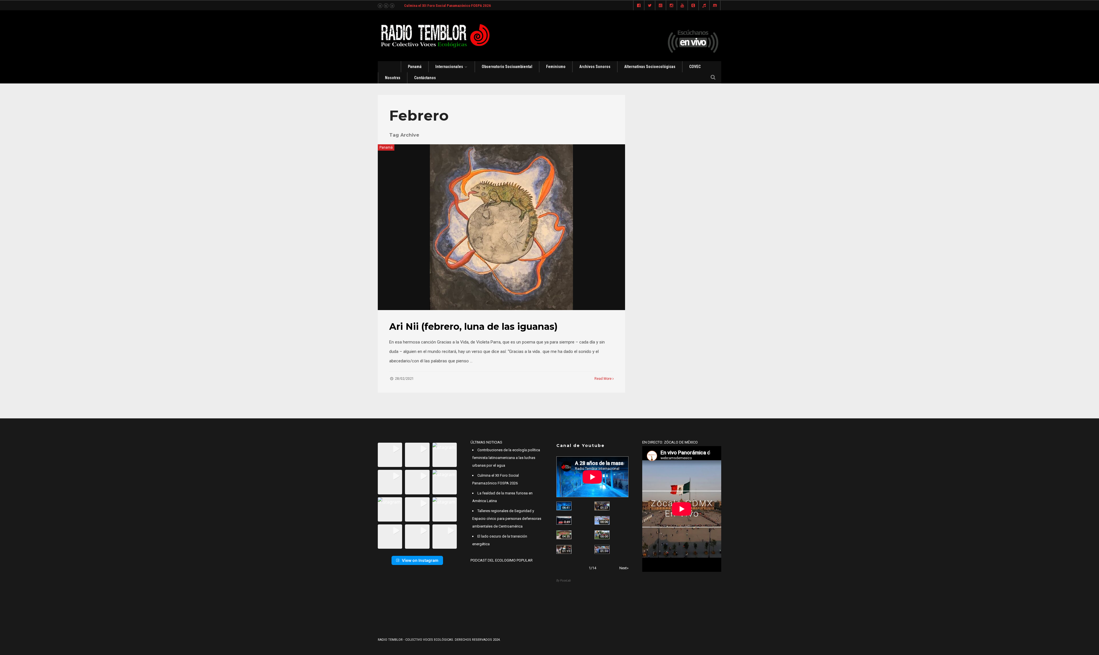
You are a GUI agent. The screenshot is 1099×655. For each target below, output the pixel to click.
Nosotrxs (392, 77)
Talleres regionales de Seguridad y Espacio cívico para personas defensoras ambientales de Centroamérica (506, 518)
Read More (603, 379)
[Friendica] (660, 5)
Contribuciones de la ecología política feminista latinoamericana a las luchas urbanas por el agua (506, 458)
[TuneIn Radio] (704, 5)
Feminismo (556, 66)
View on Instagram (420, 560)
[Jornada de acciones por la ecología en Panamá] (602, 534)
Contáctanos (425, 77)
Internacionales (449, 66)
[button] (390, 455)
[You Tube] (682, 5)
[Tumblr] (693, 5)
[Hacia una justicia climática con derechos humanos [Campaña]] (564, 520)
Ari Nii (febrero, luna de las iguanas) (473, 326)
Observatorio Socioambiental (507, 66)
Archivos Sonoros (594, 66)
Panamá (415, 66)
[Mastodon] (715, 5)
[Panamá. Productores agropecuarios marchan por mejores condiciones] (602, 549)
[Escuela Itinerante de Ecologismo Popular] (564, 534)
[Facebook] (639, 5)
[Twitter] (649, 5)
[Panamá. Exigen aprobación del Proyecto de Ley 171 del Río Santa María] (564, 549)
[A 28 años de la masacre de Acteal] (564, 506)
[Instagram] (671, 5)
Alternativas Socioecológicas (649, 66)
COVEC (695, 66)
